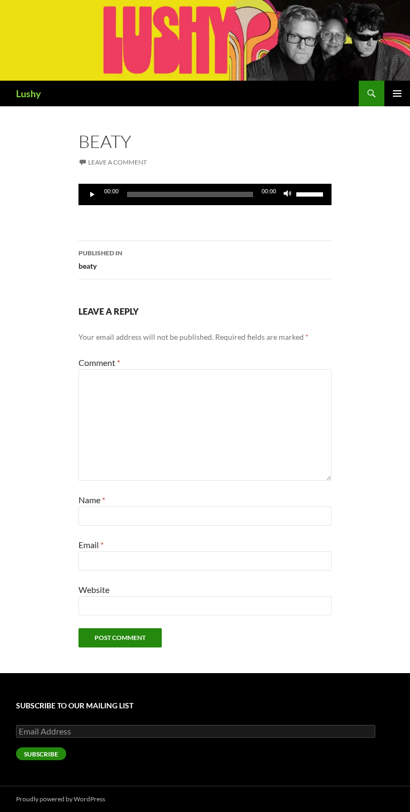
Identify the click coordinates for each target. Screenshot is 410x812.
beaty (100, 259)
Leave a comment (117, 162)
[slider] (311, 193)
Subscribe (41, 754)
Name (91, 500)
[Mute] (287, 194)
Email (91, 545)
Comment (99, 362)
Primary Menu (397, 93)
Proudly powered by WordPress (60, 799)
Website (93, 589)
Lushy (28, 93)
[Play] (92, 194)
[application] (205, 194)
